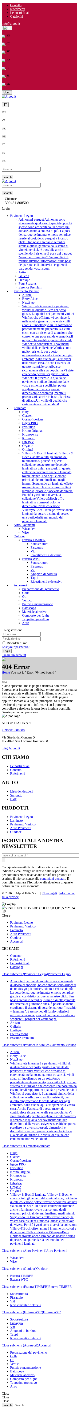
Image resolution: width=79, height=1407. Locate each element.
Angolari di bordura (44, 574)
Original (27, 449)
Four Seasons (27, 283)
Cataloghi (16, 16)
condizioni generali (52, 878)
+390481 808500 (13, 730)
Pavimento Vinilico (23, 824)
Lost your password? (15, 647)
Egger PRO (30, 423)
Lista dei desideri (21, 791)
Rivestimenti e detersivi (46, 555)
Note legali (49, 893)
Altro (25, 623)
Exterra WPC (31, 559)
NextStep (28, 302)
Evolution (28, 427)
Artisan (23, 272)
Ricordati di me (17, 643)
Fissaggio (37, 547)
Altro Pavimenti (20, 828)
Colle (25, 593)
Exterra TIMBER (34, 540)
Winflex (48, 355)
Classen (27, 415)
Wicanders (29, 528)
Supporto (16, 795)
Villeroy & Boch (47, 487)
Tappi (34, 577)
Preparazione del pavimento (40, 589)
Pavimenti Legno (21, 817)
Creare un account (14, 655)
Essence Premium (30, 287)
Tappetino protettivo (35, 619)
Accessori (44, 1345)
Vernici (27, 600)
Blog (13, 799)
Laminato (16, 820)
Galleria (24, 276)
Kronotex (28, 438)
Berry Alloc (30, 298)
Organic (27, 445)
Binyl (25, 412)
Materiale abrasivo (34, 611)
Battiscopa (29, 608)
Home (6, 672)
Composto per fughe (35, 615)
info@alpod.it (11, 23)
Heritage (24, 280)
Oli (24, 596)
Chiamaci (11, 198)
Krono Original (32, 430)
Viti (33, 551)
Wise (25, 532)
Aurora (27, 295)
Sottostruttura (39, 544)
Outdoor (15, 832)
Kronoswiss (30, 434)
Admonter (45, 244)
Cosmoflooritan (32, 419)
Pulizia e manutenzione (37, 604)
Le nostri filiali (19, 12)
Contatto (15, 5)
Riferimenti (17, 9)
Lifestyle (28, 442)
